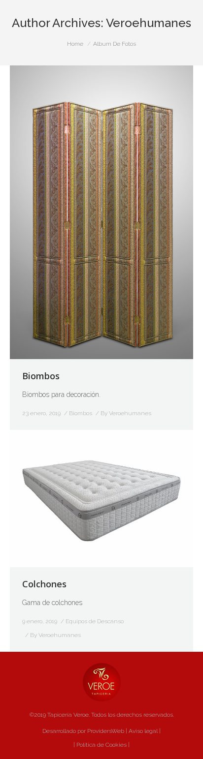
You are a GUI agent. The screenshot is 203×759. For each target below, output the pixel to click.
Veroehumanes (148, 23)
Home (75, 43)
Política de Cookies (101, 744)
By (126, 413)
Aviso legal (143, 731)
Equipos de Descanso (95, 621)
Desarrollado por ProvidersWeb (83, 731)
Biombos (41, 376)
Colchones (44, 584)
